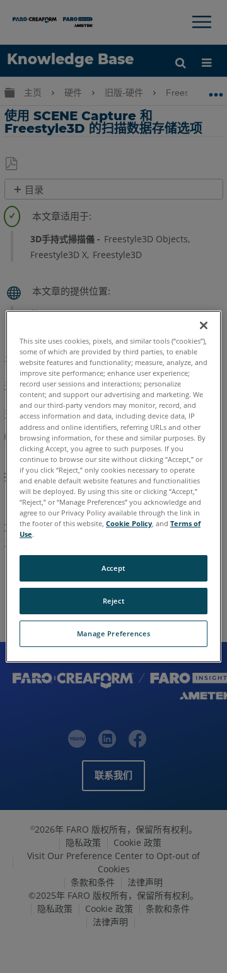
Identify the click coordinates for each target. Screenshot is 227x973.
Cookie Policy (129, 523)
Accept (113, 568)
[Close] (204, 325)
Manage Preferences (113, 633)
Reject (113, 600)
